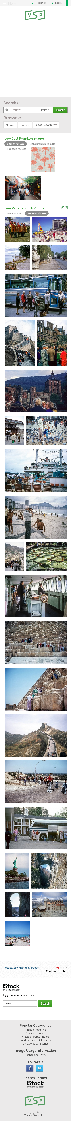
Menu (12, 3)
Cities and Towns (36, 1033)
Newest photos (37, 213)
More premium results (42, 144)
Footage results (16, 149)
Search (9, 103)
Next (64, 971)
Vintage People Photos (35, 1036)
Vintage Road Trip (35, 1029)
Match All (45, 110)
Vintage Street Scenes (35, 1043)
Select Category (45, 124)
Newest (10, 125)
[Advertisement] (35, 59)
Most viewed (14, 213)
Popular (25, 125)
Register (41, 2)
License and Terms (35, 1054)
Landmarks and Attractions (35, 1040)
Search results (15, 143)
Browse (10, 117)
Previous (51, 971)
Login (58, 2)
